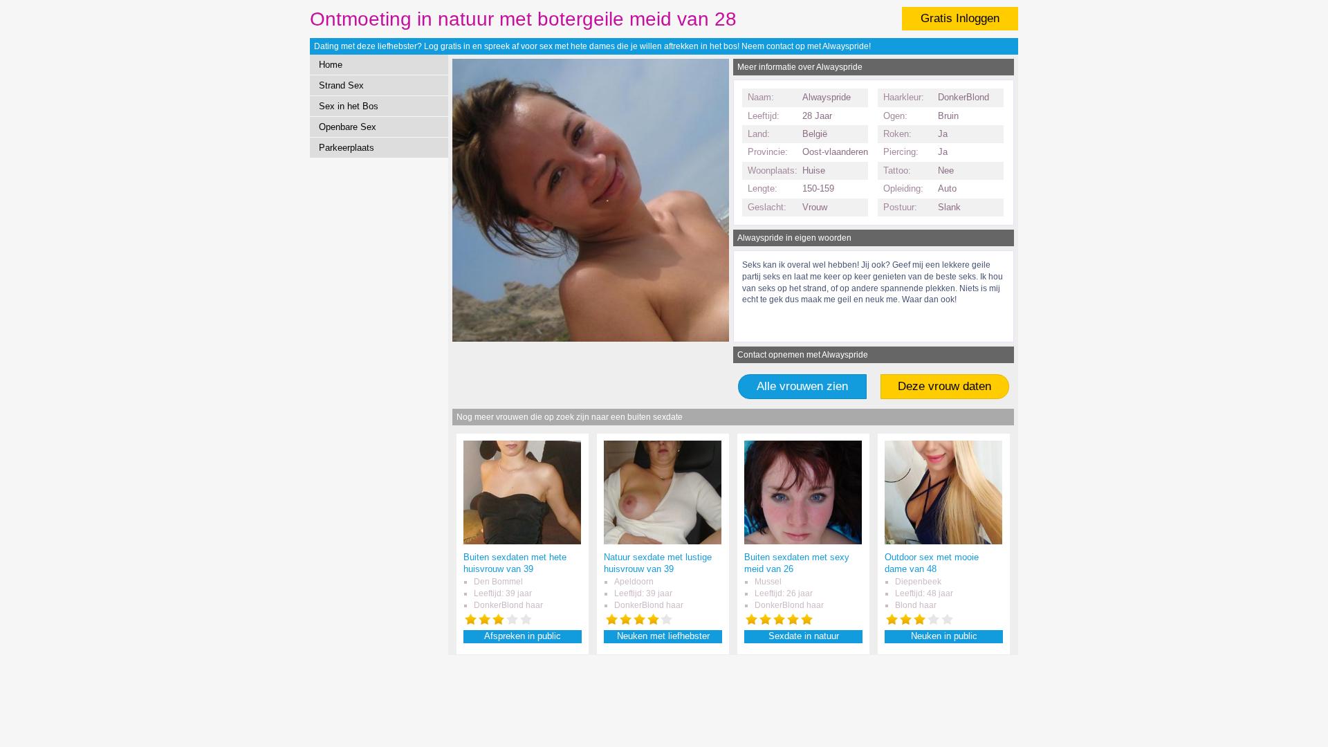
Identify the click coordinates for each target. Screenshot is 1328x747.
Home (330, 64)
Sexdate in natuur (803, 636)
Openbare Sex (347, 127)
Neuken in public (944, 636)
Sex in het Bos (348, 106)
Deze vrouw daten (944, 386)
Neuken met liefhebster (663, 636)
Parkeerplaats (346, 147)
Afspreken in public (522, 636)
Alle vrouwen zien (802, 386)
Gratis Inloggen (960, 18)
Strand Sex (341, 85)
